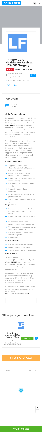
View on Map (33, 75)
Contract (27, 338)
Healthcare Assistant (24, 69)
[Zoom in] (37, 407)
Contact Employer (22, 358)
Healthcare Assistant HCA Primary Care (12, 335)
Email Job (13, 85)
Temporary (10, 69)
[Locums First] (11, 3)
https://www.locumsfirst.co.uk (17, 294)
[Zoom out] (37, 411)
